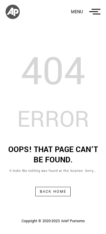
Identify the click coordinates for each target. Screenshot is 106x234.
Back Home (53, 191)
